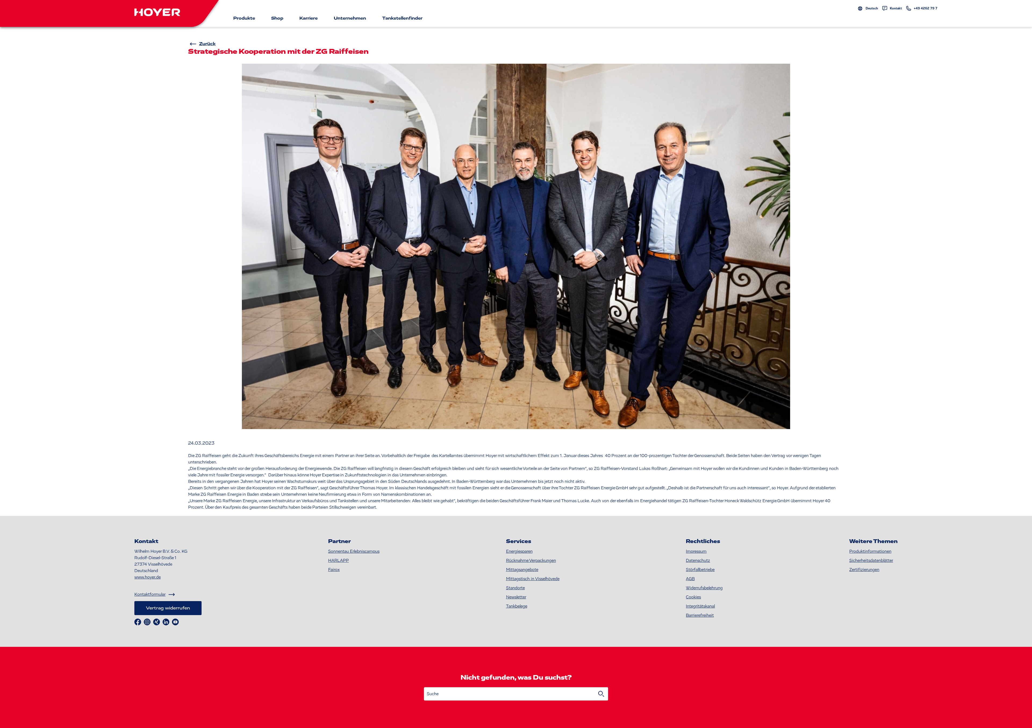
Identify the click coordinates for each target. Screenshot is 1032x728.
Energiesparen (519, 551)
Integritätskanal (700, 606)
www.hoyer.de (147, 577)
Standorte (515, 588)
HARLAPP (338, 560)
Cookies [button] (693, 597)
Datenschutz (698, 560)
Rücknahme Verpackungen (531, 560)
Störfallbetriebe (700, 570)
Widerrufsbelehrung (704, 588)
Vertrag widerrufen (168, 608)
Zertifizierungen (864, 570)
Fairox (334, 570)
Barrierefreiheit (700, 615)
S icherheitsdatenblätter (871, 560)
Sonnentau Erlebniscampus (353, 551)
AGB (690, 579)
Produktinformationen (870, 551)
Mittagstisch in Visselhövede (533, 579)
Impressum (696, 551)
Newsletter (516, 597)
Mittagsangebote (522, 570)
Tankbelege (516, 606)
